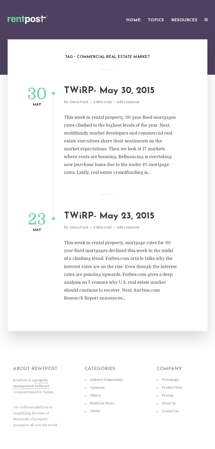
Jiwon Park (78, 102)
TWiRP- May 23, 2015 (109, 216)
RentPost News (102, 403)
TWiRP (95, 411)
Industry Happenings (106, 380)
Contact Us (170, 411)
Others (95, 395)
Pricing (168, 395)
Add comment (127, 102)
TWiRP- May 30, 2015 (109, 90)
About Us (169, 403)
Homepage (170, 380)
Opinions (97, 387)
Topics (156, 20)
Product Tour (172, 387)
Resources (184, 20)
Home (133, 20)
